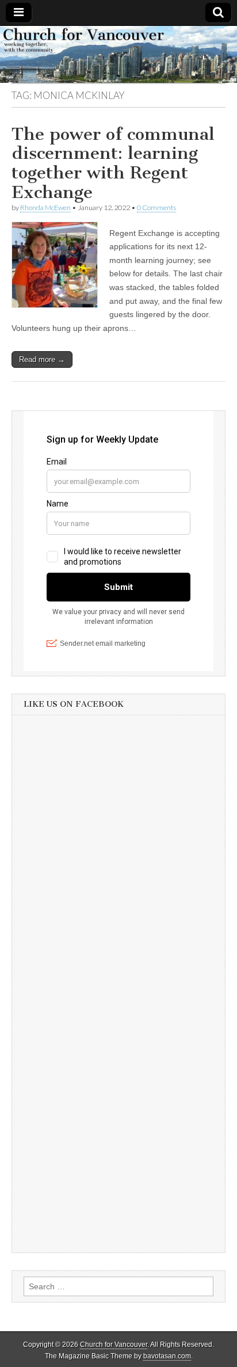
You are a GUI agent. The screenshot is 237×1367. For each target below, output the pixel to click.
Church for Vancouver (113, 1345)
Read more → (42, 359)
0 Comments (156, 207)
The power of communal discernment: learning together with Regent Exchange (113, 163)
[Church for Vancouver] (118, 54)
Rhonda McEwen (45, 207)
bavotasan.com (167, 1356)
